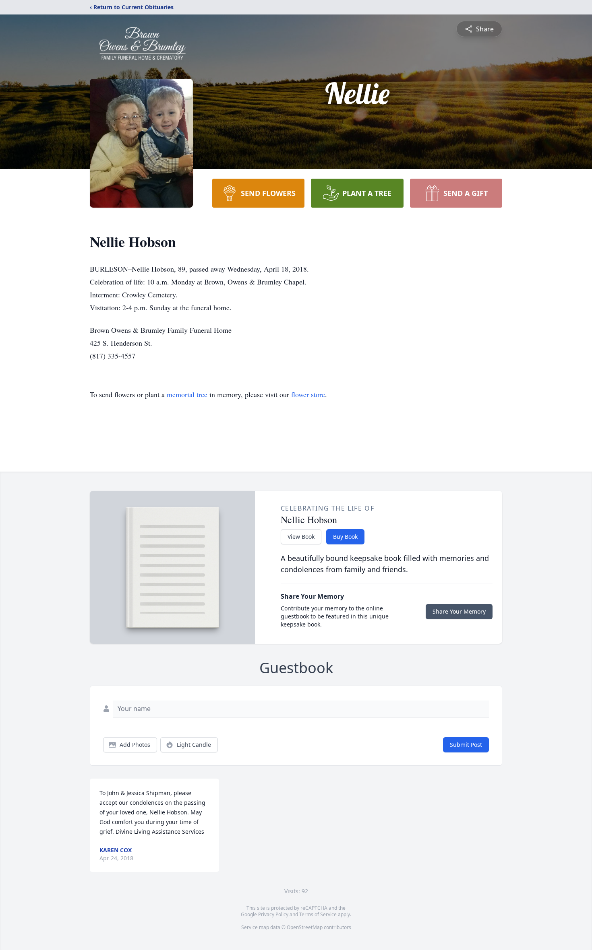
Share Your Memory (459, 611)
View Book (301, 536)
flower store (308, 394)
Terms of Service (318, 914)
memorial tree (187, 394)
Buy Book (345, 536)
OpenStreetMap (305, 927)
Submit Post (466, 744)
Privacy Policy (273, 914)
